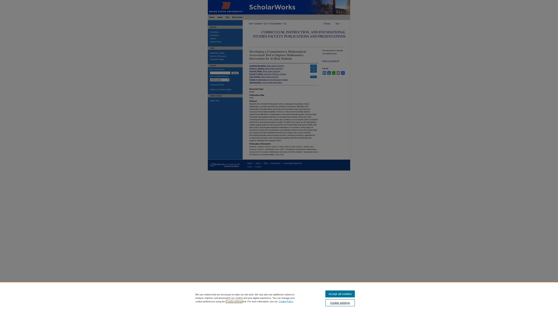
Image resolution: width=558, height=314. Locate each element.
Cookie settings (234, 301)
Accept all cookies (340, 294)
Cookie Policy (286, 301)
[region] (279, 298)
